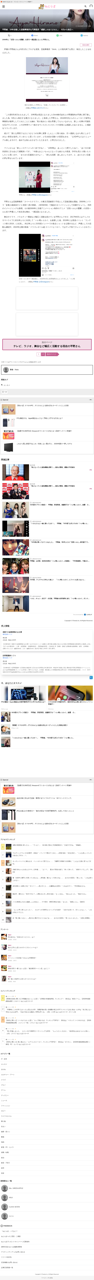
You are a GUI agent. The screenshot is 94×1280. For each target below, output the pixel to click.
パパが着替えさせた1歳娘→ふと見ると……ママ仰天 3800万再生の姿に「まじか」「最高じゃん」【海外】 (49, 902)
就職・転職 (5, 1152)
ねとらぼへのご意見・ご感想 (11, 1236)
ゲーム (3, 1090)
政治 (2, 1158)
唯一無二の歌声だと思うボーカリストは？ (22, 979)
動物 (2, 1137)
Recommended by (78, 614)
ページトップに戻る (47, 1278)
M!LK (11, 1197)
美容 (2, 1173)
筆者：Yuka (14, 369)
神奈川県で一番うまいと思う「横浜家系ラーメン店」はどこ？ (29, 968)
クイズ (3, 1080)
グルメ (3, 1085)
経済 (2, 1168)
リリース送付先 (6, 1257)
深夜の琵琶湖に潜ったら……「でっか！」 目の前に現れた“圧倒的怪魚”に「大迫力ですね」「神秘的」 (47, 845)
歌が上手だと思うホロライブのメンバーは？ (23, 947)
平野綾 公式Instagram (40, 195)
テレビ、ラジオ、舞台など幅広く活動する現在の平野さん (47, 346)
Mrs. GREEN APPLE (16, 1188)
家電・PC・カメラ (7, 1147)
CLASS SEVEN (14, 1207)
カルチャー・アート (8, 1074)
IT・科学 (4, 1059)
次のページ (51, 354)
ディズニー (5, 1095)
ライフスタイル (6, 1116)
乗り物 (3, 1121)
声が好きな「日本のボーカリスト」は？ (21, 937)
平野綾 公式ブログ (37, 108)
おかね (3, 1069)
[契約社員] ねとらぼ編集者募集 (11, 1247)
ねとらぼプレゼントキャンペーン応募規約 (15, 1241)
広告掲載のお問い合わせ (9, 1262)
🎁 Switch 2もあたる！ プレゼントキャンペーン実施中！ (17, 1)
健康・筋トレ (5, 1131)
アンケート (5, 929)
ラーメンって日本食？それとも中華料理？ (22, 958)
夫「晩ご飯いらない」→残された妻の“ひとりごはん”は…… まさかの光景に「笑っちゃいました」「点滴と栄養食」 (52, 918)
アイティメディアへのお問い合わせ (13, 1252)
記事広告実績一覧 (7, 1267)
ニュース (4, 1100)
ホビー (3, 1111)
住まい (3, 1126)
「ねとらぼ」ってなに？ (9, 1231)
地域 (2, 1142)
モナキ (11, 1216)
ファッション (5, 1106)
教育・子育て (5, 1163)
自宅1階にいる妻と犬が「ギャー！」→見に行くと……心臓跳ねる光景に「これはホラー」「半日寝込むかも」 (49, 886)
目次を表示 (85, 45)
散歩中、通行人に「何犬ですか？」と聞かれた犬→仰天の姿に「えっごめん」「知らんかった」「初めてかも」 (50, 894)
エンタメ (7, 385)
